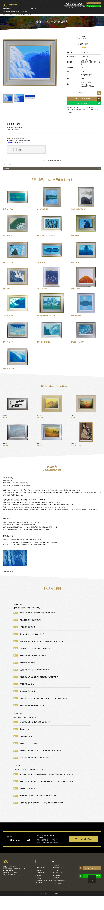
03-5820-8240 (75, 4)
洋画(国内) (8, 11)
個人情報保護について (59, 875)
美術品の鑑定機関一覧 (59, 880)
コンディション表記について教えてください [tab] (32, 758)
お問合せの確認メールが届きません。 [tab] (30, 705)
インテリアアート (25, 11)
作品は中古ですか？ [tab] (24, 736)
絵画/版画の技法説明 (58, 867)
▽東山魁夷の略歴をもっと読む (15, 142)
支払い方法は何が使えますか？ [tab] (27, 620)
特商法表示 (56, 865)
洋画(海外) (13, 11)
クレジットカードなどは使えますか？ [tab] (30, 634)
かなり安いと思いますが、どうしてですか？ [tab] (32, 722)
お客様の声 (56, 878)
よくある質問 (40, 873)
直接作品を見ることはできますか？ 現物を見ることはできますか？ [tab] (40, 641)
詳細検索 (6, 168)
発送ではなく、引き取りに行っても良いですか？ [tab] (33, 648)
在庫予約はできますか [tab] (24, 788)
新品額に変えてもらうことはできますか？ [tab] (31, 670)
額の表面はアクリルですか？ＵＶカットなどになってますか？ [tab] (38, 751)
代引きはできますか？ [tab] (24, 627)
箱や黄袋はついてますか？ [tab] (26, 743)
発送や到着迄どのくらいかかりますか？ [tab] (31, 655)
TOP (38, 865)
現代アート (18, 11)
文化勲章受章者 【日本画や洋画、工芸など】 (44, 881)
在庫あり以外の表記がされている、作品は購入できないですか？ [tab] (39, 803)
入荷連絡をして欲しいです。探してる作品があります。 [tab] (36, 796)
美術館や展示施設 (57, 883)
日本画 (4, 11)
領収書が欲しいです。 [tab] (24, 684)
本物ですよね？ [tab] (22, 729)
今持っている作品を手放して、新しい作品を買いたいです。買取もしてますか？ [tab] (44, 781)
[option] (30, 62)
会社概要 (39, 875)
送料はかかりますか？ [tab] (24, 663)
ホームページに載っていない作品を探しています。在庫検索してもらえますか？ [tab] (44, 774)
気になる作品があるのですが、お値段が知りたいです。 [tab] (36, 613)
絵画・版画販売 (7, 8)
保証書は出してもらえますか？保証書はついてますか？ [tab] (36, 677)
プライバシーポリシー (59, 873)
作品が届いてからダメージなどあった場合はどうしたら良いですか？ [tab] (40, 698)
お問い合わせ (40, 878)
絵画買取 (33, 8)
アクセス (55, 870)
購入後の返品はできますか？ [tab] (27, 691)
